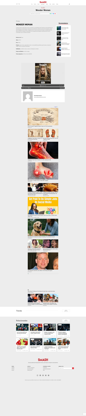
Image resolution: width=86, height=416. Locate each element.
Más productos (66, 310)
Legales (29, 366)
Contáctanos (45, 367)
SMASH (13, 366)
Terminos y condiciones (30, 367)
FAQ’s (44, 370)
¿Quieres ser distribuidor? (47, 368)
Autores (13, 370)
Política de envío (29, 370)
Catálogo (13, 367)
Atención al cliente (47, 366)
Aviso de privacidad (30, 368)
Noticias (13, 368)
